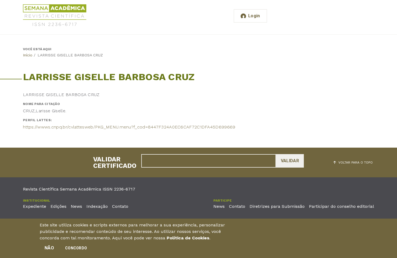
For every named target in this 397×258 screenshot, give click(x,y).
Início (27, 55)
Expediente (34, 206)
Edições (58, 206)
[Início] (54, 16)
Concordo (76, 248)
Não (49, 247)
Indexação (97, 206)
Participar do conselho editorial (341, 206)
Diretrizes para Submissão (277, 206)
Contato (120, 206)
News (76, 206)
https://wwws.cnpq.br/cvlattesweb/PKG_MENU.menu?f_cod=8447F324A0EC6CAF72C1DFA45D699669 (129, 127)
